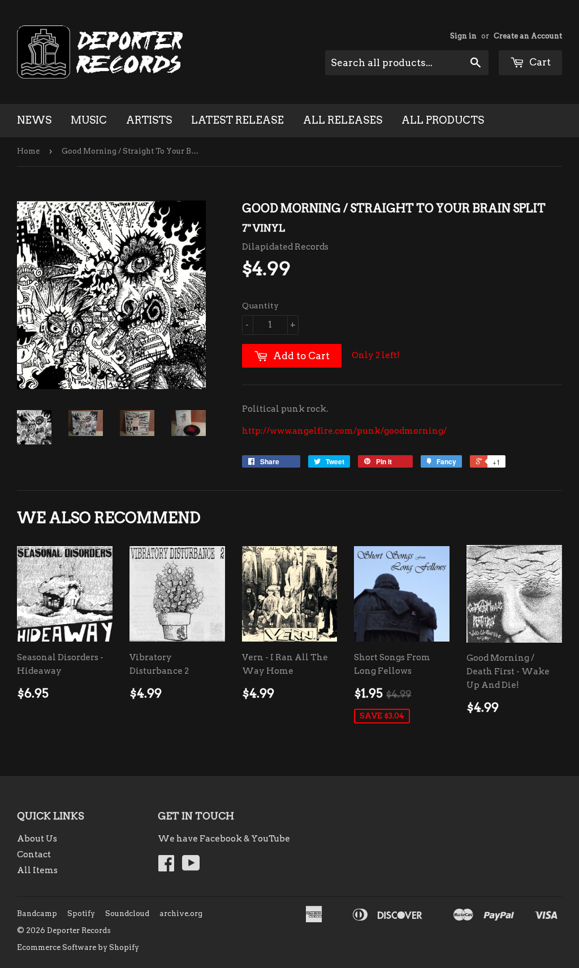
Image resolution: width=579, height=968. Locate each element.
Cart (539, 62)
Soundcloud (127, 913)
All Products (442, 120)
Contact (34, 854)
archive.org (180, 913)
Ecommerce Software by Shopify (78, 947)
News (34, 120)
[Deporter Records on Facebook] (166, 867)
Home (28, 151)
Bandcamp (37, 913)
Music (89, 120)
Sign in (463, 36)
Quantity (260, 305)
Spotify (81, 913)
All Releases (342, 120)
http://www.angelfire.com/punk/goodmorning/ (344, 431)
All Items (37, 870)
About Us (37, 839)
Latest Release (237, 120)
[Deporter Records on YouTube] (191, 867)
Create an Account (528, 36)
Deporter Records (79, 930)
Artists (149, 120)
